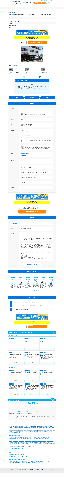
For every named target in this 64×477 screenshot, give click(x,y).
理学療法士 (15, 8)
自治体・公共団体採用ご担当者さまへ (22, 469)
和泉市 (27, 8)
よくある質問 (51, 469)
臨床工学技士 (30, 470)
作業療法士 (17, 470)
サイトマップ (47, 469)
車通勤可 (10, 27)
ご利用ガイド (15, 6)
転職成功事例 (29, 6)
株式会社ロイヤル (15, 223)
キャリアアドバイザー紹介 (43, 6)
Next (40, 77)
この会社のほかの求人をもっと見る (32, 264)
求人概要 (16, 97)
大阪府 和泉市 (23, 153)
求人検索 (22, 6)
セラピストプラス (46, 470)
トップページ (11, 6)
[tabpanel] (32, 53)
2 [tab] (31, 76)
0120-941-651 (27, 2)
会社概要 (32, 97)
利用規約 (38, 469)
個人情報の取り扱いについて (32, 469)
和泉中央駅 (26, 162)
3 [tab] (32, 76)
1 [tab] (30, 76)
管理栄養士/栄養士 (40, 470)
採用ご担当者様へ (43, 0)
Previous (24, 77)
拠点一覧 (50, 6)
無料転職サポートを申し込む (39, 2)
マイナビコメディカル (10, 8)
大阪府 (24, 8)
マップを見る (23, 155)
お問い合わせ (42, 469)
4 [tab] (33, 76)
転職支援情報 (36, 6)
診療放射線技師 (35, 470)
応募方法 (47, 97)
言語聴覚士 (21, 470)
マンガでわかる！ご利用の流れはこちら (32, 290)
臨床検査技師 (25, 470)
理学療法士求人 (20, 8)
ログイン (49, 2)
